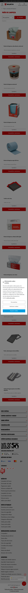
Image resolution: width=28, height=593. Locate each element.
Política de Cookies (11, 298)
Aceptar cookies (14, 310)
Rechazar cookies (14, 306)
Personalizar (14, 302)
